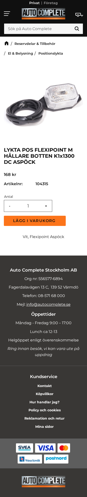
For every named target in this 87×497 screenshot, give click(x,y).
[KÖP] (35, 221)
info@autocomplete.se (48, 304)
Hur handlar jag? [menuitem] (44, 402)
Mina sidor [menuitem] (44, 426)
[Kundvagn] (79, 14)
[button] (7, 13)
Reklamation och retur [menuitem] (44, 418)
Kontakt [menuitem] (44, 386)
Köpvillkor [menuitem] (44, 394)
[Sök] (77, 29)
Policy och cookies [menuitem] (45, 410)
